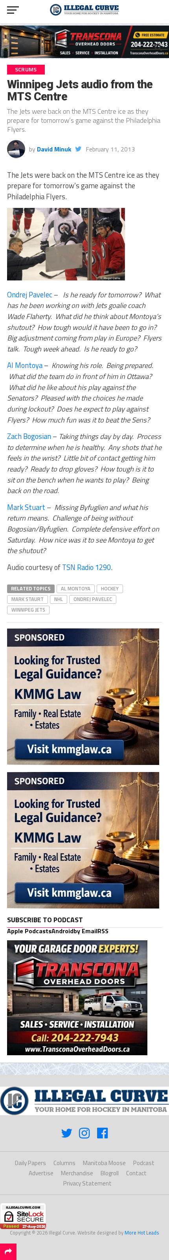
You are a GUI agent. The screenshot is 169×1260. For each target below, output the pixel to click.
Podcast (143, 1162)
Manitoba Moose (104, 1162)
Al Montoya (24, 365)
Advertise (41, 1173)
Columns (64, 1162)
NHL (58, 599)
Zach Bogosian (29, 436)
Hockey (110, 588)
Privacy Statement (87, 1183)
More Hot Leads (142, 1232)
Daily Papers (30, 1162)
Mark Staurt (27, 599)
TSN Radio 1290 (86, 567)
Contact (136, 1173)
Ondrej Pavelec (29, 294)
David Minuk (54, 149)
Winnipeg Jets (28, 610)
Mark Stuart (26, 507)
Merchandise (77, 1173)
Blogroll (110, 1173)
